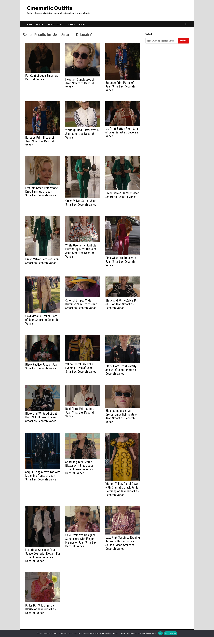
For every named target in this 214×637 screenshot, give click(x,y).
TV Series (70, 24)
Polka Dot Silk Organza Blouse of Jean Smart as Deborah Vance (40, 609)
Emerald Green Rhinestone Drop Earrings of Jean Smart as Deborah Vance (41, 191)
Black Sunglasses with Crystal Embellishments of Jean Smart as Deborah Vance (121, 416)
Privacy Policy (170, 633)
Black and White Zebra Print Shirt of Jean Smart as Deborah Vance (122, 304)
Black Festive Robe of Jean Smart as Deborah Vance (41, 366)
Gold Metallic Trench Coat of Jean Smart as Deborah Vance (41, 319)
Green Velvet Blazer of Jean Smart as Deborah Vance (122, 195)
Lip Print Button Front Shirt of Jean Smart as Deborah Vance (122, 132)
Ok (160, 633)
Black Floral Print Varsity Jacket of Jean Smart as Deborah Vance (120, 369)
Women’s (40, 24)
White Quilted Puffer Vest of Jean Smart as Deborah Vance (82, 133)
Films (59, 24)
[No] (211, 633)
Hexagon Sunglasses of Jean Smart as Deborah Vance (80, 83)
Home (29, 24)
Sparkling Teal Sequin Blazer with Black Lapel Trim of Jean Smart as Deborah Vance (79, 467)
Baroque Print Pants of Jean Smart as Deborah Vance (120, 86)
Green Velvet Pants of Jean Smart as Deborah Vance (42, 261)
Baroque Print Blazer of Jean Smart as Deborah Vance (40, 141)
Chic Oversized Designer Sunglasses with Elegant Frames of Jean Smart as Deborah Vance (81, 540)
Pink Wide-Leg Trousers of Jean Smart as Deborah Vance (121, 261)
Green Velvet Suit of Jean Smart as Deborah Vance (80, 202)
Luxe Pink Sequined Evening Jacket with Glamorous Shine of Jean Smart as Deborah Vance (122, 543)
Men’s (51, 24)
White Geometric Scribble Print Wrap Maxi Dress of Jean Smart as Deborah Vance (80, 251)
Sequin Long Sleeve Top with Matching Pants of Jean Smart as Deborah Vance (42, 475)
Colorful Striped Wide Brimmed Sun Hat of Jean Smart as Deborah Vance (81, 304)
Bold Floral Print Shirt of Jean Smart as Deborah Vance (80, 412)
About (82, 24)
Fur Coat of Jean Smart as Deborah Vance (41, 77)
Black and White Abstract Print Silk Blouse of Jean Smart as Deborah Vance (41, 417)
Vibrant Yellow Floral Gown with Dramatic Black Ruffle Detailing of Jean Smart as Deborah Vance (122, 489)
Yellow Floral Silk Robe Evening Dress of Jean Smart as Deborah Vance (80, 367)
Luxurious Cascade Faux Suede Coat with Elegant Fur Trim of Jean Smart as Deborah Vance (42, 555)
